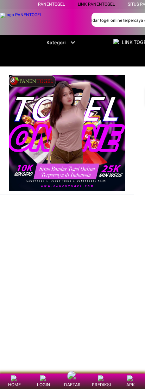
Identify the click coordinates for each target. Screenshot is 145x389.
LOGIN (43, 384)
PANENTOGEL (51, 4)
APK (130, 384)
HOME (14, 384)
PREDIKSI (101, 384)
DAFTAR (72, 384)
